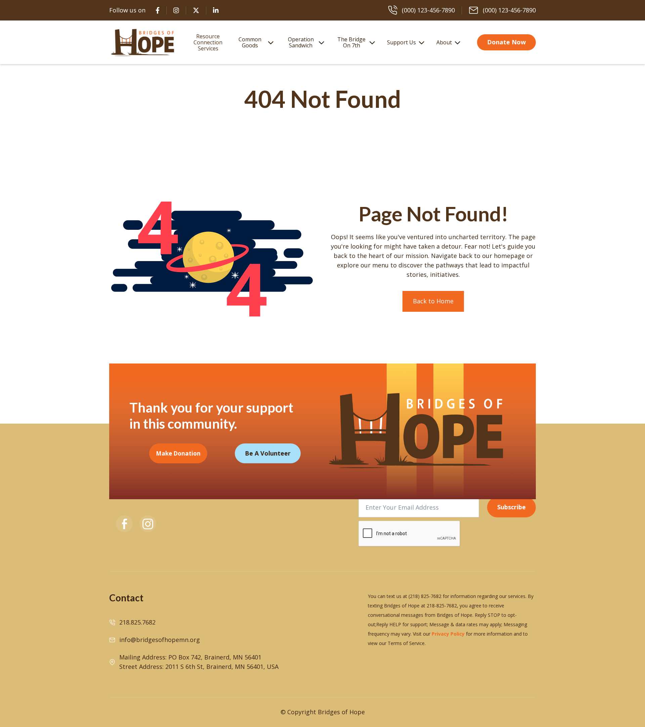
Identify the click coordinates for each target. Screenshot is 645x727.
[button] (254, 42)
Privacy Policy (448, 634)
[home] (142, 42)
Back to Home (433, 301)
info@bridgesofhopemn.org (159, 640)
